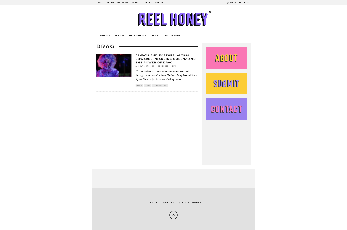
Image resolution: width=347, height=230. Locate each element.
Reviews (104, 35)
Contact (160, 3)
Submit (136, 3)
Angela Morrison (145, 66)
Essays (120, 35)
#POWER (139, 85)
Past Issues (172, 35)
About (110, 3)
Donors (147, 3)
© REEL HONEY (191, 203)
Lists (155, 35)
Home (101, 3)
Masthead (123, 3)
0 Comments (157, 85)
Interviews (137, 35)
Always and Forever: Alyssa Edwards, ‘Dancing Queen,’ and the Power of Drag (166, 59)
